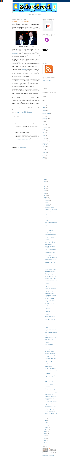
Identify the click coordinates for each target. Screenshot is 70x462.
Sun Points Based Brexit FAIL (50, 380)
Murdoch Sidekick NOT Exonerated (49, 310)
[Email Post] (27, 111)
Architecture (45, 109)
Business (44, 110)
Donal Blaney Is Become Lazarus (51, 347)
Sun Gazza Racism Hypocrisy (50, 271)
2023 (45, 184)
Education (44, 115)
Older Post (38, 145)
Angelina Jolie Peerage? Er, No (50, 241)
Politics (22, 112)
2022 (45, 186)
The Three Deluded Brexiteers (50, 368)
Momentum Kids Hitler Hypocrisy (51, 280)
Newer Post (14, 145)
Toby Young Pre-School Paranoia (51, 278)
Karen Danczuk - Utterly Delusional (49, 307)
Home (26, 145)
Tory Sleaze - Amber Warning (50, 265)
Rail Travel (45, 144)
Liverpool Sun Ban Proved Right (51, 227)
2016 (45, 197)
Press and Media (28, 112)
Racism (44, 143)
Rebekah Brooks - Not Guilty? (50, 290)
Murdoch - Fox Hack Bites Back (51, 401)
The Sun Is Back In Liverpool (50, 234)
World (44, 158)
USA (43, 157)
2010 (45, 440)
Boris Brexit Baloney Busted (50, 255)
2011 (45, 438)
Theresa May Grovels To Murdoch (51, 209)
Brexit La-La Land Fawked (50, 353)
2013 (45, 435)
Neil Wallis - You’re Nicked (50, 298)
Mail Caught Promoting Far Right (51, 392)
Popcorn (44, 140)
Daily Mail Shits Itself (49, 408)
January (46, 429)
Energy (44, 116)
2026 (45, 179)
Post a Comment (15, 142)
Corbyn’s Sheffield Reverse (50, 356)
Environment (45, 118)
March (46, 425)
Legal (44, 129)
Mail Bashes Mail (48, 232)
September (47, 204)
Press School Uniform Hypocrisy (51, 364)
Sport (44, 151)
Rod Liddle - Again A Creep (50, 211)
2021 (45, 188)
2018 (45, 193)
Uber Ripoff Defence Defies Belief (51, 269)
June (46, 420)
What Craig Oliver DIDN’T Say (50, 242)
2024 (45, 183)
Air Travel (44, 107)
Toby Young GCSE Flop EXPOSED (49, 385)
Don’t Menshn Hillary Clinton (50, 337)
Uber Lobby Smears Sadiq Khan (50, 318)
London (44, 130)
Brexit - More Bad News (49, 267)
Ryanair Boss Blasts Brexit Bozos (51, 273)
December (47, 198)
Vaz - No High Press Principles (50, 355)
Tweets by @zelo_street (47, 80)
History (44, 126)
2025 (45, 181)
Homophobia (45, 127)
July (46, 418)
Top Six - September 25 (49, 244)
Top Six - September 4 (49, 394)
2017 (45, 195)
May (46, 422)
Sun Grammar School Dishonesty (51, 335)
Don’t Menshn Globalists (49, 293)
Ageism (44, 105)
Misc (43, 132)
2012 (45, 437)
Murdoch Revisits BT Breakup (50, 274)
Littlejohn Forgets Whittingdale (51, 375)
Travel (44, 155)
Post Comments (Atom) (22, 147)
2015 (45, 431)
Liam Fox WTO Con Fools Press (51, 236)
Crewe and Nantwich (46, 113)
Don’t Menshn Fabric (48, 366)
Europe (17, 112)
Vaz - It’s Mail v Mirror (49, 339)
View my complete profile (48, 455)
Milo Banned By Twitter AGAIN (51, 370)
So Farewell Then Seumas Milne (51, 222)
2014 (45, 433)
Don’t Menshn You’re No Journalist (49, 399)
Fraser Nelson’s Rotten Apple (50, 409)
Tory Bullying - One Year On (50, 303)
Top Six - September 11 (49, 346)
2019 (45, 192)
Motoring (44, 133)
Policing (44, 137)
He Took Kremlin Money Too (50, 406)
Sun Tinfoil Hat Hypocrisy (49, 351)
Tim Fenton (52, 448)
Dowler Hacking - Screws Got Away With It (50, 362)
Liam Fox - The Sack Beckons (50, 349)
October (46, 202)
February (47, 427)
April (46, 424)
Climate (44, 112)
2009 (45, 442)
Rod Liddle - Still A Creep (49, 261)
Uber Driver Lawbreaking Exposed (51, 257)
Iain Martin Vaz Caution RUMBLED (49, 382)
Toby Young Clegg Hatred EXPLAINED (49, 372)
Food (43, 123)
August (46, 416)
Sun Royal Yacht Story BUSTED (51, 305)
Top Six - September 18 (49, 291)
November (47, 200)
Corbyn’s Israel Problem (49, 344)
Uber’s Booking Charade (49, 207)
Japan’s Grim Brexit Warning (50, 388)
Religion (44, 146)
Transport (44, 154)
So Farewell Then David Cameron (51, 332)
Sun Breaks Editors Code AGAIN (51, 259)
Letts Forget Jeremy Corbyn (50, 316)
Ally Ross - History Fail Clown (50, 276)
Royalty (44, 147)
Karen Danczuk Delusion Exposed (51, 228)
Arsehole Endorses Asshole (50, 205)
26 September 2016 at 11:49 (23, 139)
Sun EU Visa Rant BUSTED (50, 334)
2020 (45, 190)
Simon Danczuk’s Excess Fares (50, 396)
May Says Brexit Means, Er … (50, 411)
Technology (45, 152)
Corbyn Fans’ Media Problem (50, 230)
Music (44, 135)
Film (43, 121)
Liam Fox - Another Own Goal (50, 288)
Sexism (44, 149)
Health (44, 124)
